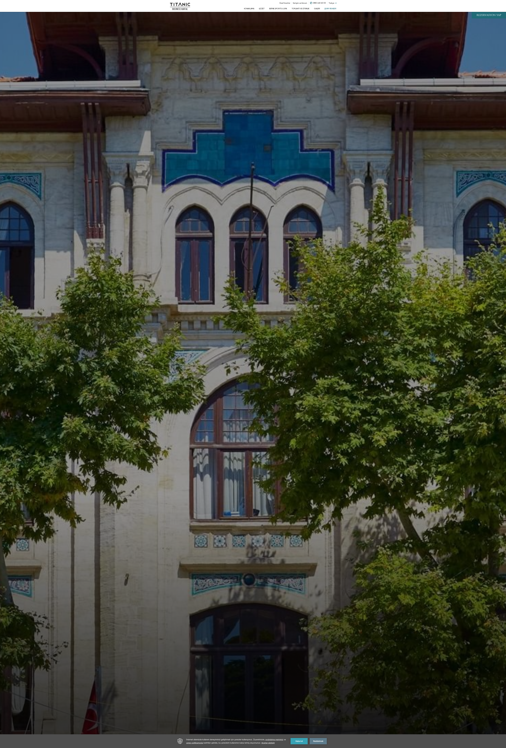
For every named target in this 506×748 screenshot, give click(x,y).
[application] (253, 741)
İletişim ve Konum (300, 3)
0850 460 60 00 (319, 3)
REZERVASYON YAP (488, 15)
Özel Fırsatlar (284, 3)
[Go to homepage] (180, 6)
